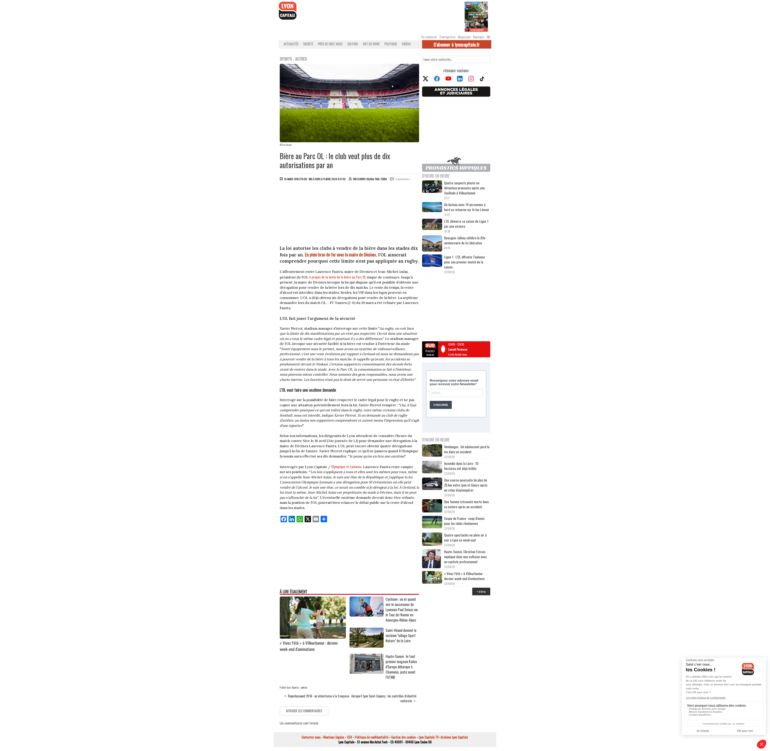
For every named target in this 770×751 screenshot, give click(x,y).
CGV (349, 737)
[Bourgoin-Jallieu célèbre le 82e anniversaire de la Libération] (432, 244)
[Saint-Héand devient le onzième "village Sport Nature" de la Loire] (367, 646)
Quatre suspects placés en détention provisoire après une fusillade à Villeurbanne (464, 187)
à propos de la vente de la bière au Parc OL (337, 276)
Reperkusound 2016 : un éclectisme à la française (318, 696)
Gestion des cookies (403, 737)
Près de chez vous (330, 44)
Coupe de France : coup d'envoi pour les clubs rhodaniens (464, 521)
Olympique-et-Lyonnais (346, 466)
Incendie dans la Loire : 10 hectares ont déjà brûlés (461, 466)
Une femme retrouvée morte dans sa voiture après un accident (466, 504)
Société (308, 44)
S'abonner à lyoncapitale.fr (457, 44)
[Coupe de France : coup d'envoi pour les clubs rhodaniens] (432, 522)
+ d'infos (481, 591)
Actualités (291, 44)
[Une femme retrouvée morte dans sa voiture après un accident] (432, 506)
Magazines (464, 37)
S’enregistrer (447, 37)
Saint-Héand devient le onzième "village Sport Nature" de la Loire (401, 635)
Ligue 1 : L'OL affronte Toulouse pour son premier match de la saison (464, 261)
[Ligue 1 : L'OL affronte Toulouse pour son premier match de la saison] (432, 261)
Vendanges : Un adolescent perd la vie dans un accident (466, 449)
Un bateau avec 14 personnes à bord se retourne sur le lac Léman (467, 207)
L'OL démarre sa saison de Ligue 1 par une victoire (466, 224)
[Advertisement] (349, 214)
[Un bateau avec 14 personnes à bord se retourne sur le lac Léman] (432, 207)
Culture (352, 44)
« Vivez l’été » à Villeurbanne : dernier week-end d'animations (309, 646)
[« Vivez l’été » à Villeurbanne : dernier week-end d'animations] (313, 637)
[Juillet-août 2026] (476, 16)
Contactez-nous (311, 737)
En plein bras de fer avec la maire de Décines (340, 254)
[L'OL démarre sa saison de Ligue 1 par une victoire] (432, 225)
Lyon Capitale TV (429, 737)
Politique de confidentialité (371, 737)
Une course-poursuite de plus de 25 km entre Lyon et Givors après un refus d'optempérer (465, 485)
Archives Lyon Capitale (454, 737)
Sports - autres (299, 687)
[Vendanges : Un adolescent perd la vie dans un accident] (432, 451)
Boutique (478, 37)
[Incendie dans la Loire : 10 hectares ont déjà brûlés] (432, 468)
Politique (390, 44)
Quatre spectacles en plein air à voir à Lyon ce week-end (465, 538)
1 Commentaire (402, 179)
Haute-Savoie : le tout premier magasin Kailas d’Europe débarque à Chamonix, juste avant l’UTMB (401, 667)
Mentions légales (333, 737)
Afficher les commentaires (304, 710)
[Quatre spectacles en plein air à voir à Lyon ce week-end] (432, 540)
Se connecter (429, 37)
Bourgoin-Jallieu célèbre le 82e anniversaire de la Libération (464, 240)
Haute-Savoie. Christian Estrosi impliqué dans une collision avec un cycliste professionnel (465, 556)
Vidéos (406, 44)
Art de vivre (371, 44)
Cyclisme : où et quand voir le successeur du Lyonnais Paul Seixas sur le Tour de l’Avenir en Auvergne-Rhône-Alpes (402, 610)
